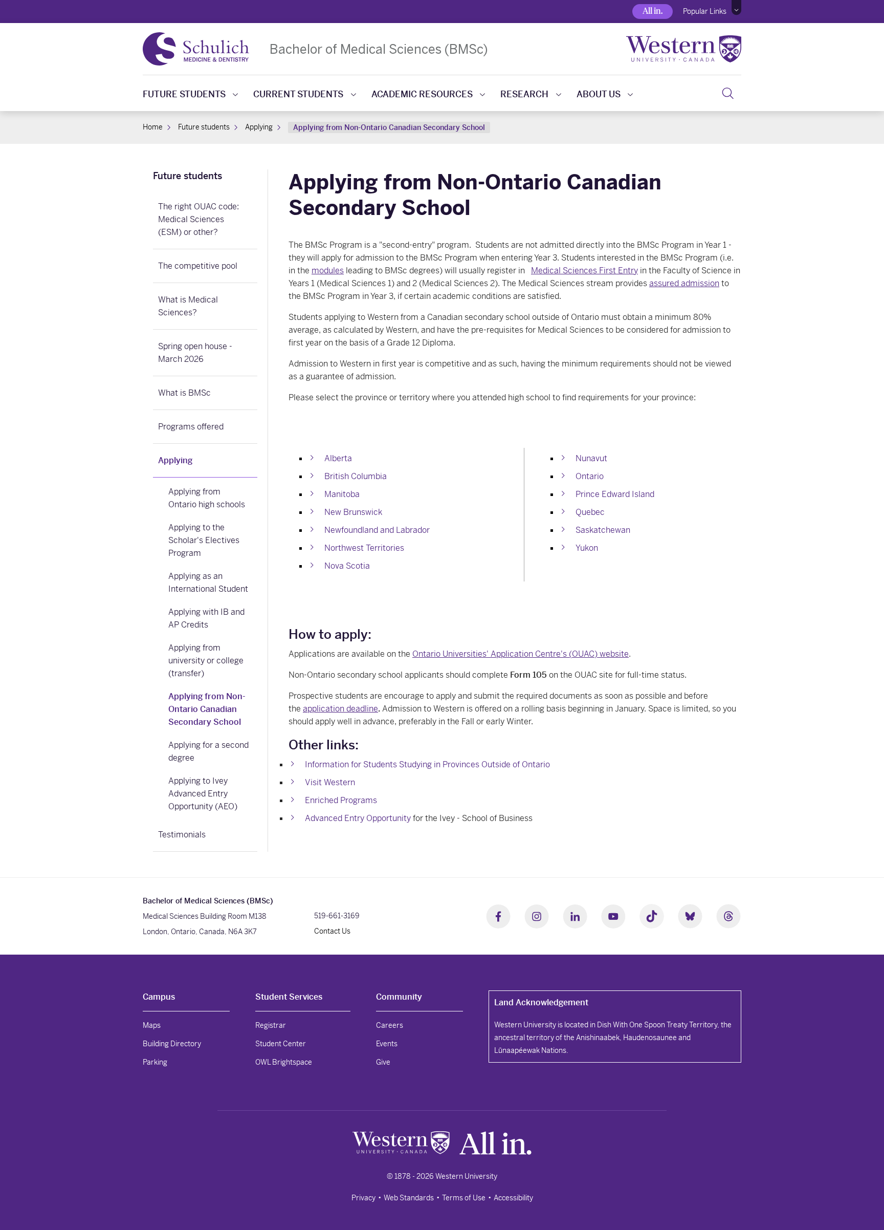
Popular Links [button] (704, 11)
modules (328, 270)
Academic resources (422, 94)
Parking (155, 1062)
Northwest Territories (364, 548)
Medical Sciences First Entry (584, 270)
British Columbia (355, 476)
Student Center (280, 1043)
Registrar (270, 1025)
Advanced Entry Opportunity (358, 818)
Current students (298, 94)
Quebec (590, 512)
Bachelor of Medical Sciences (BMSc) (379, 48)
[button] (736, 7)
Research (524, 94)
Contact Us (332, 931)
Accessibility (513, 1197)
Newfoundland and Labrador (377, 530)
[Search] (728, 93)
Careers (389, 1025)
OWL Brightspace (283, 1062)
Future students (184, 94)
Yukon (587, 548)
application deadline (340, 708)
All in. (652, 11)
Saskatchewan (603, 530)
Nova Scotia (347, 565)
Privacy (363, 1197)
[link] (205, 177)
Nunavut (591, 458)
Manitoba (342, 494)
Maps (152, 1025)
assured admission (684, 283)
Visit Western (330, 782)
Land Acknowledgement (541, 1002)
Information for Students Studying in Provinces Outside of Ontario (427, 764)
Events (386, 1043)
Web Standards (409, 1197)
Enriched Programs (341, 800)
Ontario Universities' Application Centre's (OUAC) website (520, 654)
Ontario (590, 476)
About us (599, 94)
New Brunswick (353, 512)
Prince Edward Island (615, 494)
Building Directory (172, 1043)
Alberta (338, 458)
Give (383, 1062)
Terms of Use (463, 1197)
